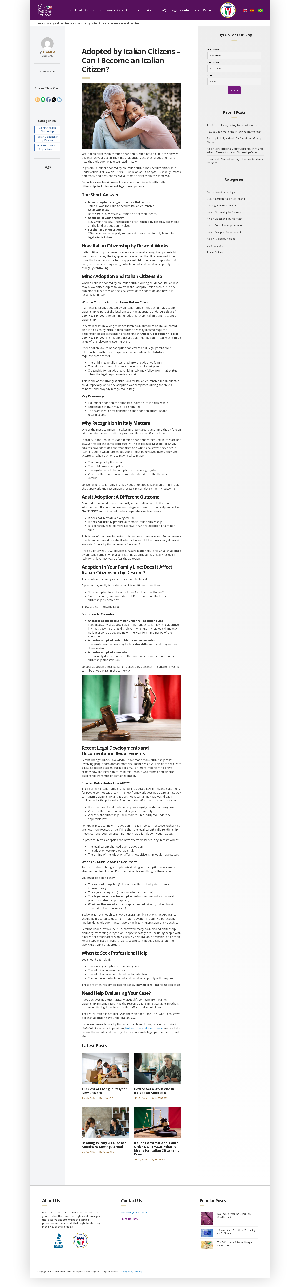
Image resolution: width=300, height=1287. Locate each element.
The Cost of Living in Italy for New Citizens (104, 1091)
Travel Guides (215, 252)
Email (211, 75)
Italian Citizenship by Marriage (225, 218)
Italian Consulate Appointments (47, 147)
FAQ (163, 10)
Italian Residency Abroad (221, 239)
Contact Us (188, 10)
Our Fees (132, 10)
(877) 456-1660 (129, 1218)
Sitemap (139, 1271)
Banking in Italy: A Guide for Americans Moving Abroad (104, 1145)
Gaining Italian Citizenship (60, 23)
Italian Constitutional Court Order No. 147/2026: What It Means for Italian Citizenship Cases (156, 1148)
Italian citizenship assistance (144, 1028)
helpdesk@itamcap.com (134, 1212)
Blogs (173, 10)
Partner (208, 10)
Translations (114, 10)
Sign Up (234, 90)
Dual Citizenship (86, 10)
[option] (253, 10)
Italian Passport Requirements (224, 232)
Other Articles (215, 245)
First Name (213, 49)
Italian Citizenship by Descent (47, 138)
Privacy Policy (127, 1271)
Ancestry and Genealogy (221, 192)
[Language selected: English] (254, 10)
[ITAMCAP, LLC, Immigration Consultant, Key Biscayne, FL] (58, 1239)
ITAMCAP (50, 52)
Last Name (213, 62)
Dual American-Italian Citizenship (226, 198)
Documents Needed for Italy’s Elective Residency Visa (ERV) (235, 160)
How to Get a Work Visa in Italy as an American (154, 1091)
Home (63, 10)
